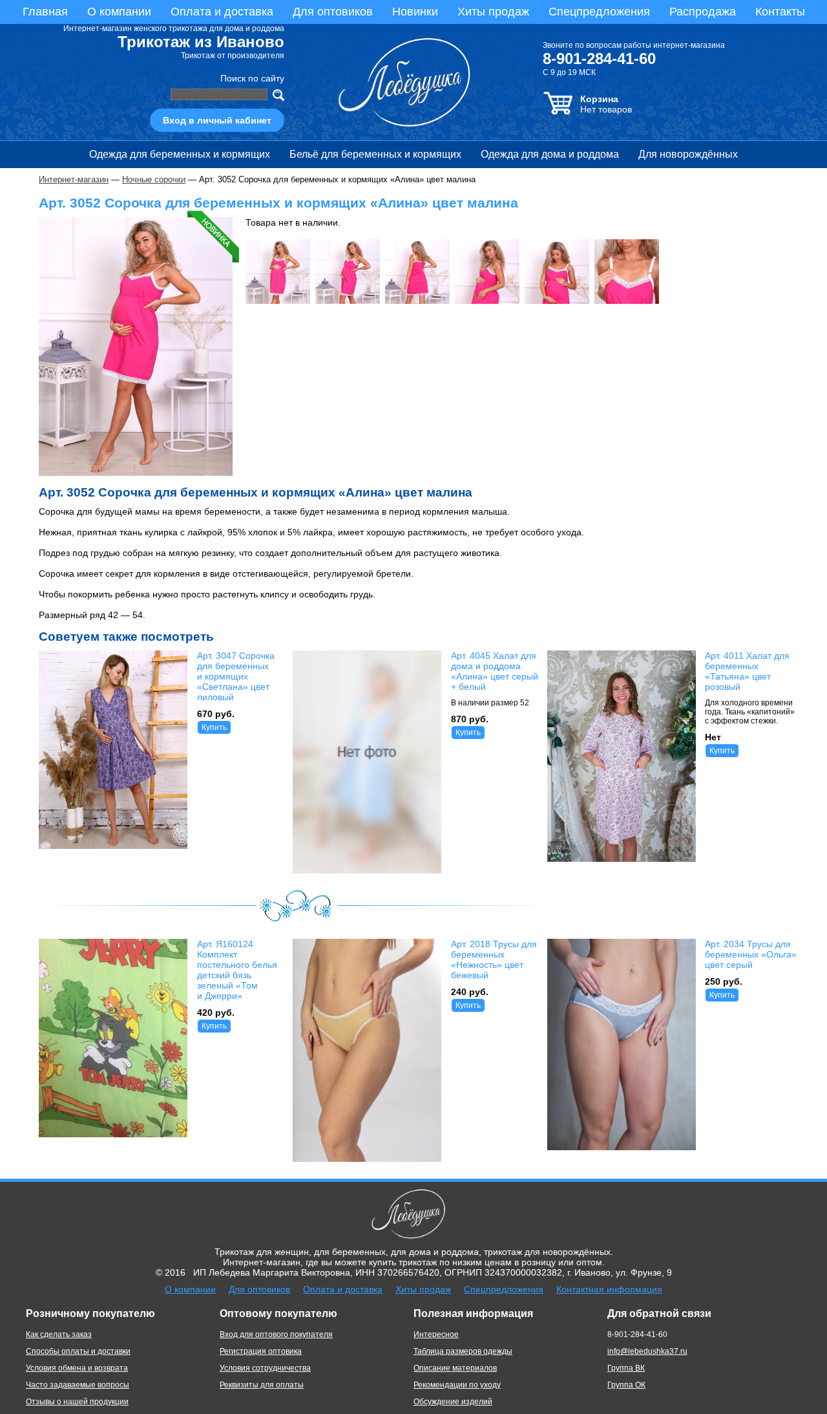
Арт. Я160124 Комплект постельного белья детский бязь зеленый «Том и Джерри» (237, 970)
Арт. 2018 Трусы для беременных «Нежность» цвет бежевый (494, 959)
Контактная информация (609, 1289)
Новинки (415, 11)
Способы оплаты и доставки (78, 1351)
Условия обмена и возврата (77, 1368)
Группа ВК (626, 1368)
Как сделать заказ (59, 1334)
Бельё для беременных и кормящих (375, 154)
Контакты (780, 11)
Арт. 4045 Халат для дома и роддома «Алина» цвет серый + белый (494, 671)
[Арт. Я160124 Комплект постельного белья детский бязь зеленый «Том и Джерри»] (113, 1133)
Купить (214, 727)
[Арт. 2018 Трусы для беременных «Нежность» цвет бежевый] (367, 1158)
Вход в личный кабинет (217, 120)
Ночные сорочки (153, 179)
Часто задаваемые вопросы (77, 1384)
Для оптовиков (333, 11)
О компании (119, 11)
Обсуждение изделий (453, 1401)
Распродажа (702, 11)
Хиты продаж (493, 11)
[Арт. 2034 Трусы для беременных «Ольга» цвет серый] (621, 1147)
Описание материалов (455, 1368)
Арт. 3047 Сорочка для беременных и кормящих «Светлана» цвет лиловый (236, 676)
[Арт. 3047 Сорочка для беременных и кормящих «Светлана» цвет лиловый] (113, 845)
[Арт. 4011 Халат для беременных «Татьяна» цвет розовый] (621, 858)
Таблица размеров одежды (463, 1351)
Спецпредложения (599, 11)
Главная (45, 11)
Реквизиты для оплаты (262, 1384)
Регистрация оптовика (261, 1351)
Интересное (436, 1334)
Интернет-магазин (74, 179)
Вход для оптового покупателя (276, 1334)
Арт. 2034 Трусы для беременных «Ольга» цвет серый (751, 954)
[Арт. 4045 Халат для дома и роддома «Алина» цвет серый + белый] (367, 870)
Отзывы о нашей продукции (77, 1401)
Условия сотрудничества (265, 1368)
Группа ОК (626, 1384)
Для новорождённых (688, 154)
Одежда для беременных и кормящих (179, 154)
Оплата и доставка (222, 11)
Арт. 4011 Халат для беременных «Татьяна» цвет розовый (747, 671)
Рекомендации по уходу (457, 1384)
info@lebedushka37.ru (647, 1351)
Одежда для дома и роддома (550, 154)
